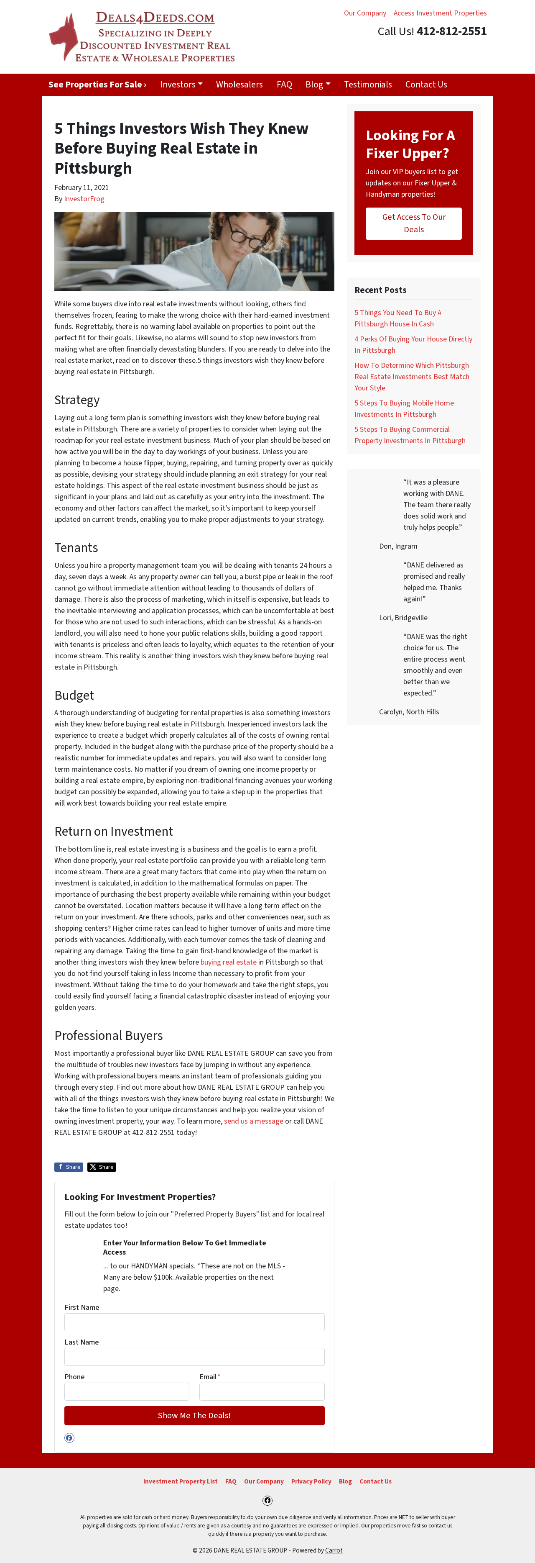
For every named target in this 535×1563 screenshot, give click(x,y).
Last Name (81, 1342)
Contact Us (426, 84)
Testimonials (368, 84)
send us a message (253, 1121)
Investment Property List (180, 1481)
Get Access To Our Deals (414, 223)
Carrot (334, 1550)
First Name (81, 1307)
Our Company (365, 13)
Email (210, 1377)
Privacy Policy (311, 1481)
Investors (178, 84)
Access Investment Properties (440, 13)
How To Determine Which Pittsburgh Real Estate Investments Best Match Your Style (411, 376)
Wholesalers (239, 84)
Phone (74, 1377)
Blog (314, 84)
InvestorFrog (84, 199)
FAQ (284, 84)
